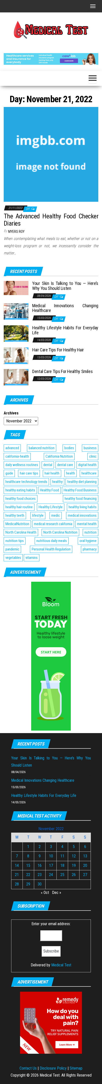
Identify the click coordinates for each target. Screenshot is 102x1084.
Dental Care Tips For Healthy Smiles (62, 371)
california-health (17, 456)
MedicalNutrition (17, 524)
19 (74, 865)
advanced (12, 448)
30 (40, 884)
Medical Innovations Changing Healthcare (65, 308)
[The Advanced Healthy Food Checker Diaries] (51, 154)
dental (47, 465)
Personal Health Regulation (51, 549)
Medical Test (61, 965)
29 (28, 884)
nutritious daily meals (51, 541)
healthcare (89, 473)
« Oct (45, 892)
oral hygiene (88, 541)
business (90, 448)
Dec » (56, 892)
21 (17, 874)
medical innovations (82, 515)
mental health (87, 524)
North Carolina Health (20, 532)
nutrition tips (14, 541)
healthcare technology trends (26, 481)
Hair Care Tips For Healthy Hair (58, 349)
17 (51, 865)
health (70, 473)
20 (85, 865)
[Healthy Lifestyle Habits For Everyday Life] (16, 333)
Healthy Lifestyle (51, 507)
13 (85, 856)
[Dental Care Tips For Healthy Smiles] (16, 376)
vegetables (13, 557)
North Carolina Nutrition (60, 532)
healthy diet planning (82, 481)
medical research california (53, 524)
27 (85, 874)
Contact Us (28, 1068)
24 (51, 874)
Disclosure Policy (53, 1068)
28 (17, 884)
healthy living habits (83, 507)
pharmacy (90, 549)
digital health (87, 465)
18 (62, 865)
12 (74, 856)
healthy (57, 481)
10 (51, 856)
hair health (52, 473)
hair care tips (29, 473)
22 (28, 874)
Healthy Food (49, 490)
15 (28, 865)
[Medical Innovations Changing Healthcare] (16, 311)
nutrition (90, 532)
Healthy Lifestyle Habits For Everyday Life (65, 330)
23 (40, 874)
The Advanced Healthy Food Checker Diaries (51, 219)
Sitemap (76, 1068)
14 (17, 865)
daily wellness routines (21, 465)
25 (62, 874)
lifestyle (38, 515)
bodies (69, 448)
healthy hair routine (19, 507)
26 (74, 874)
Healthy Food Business (80, 490)
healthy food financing (81, 498)
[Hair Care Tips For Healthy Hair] (16, 355)
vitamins (32, 557)
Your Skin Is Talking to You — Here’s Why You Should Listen (65, 286)
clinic (93, 456)
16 (40, 865)
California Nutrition (59, 456)
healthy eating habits (20, 490)
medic (55, 515)
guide (9, 473)
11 (62, 856)
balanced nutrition (41, 448)
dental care (65, 465)
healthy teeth (14, 515)
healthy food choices (20, 498)
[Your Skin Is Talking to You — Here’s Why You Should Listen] (16, 287)
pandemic (12, 549)
